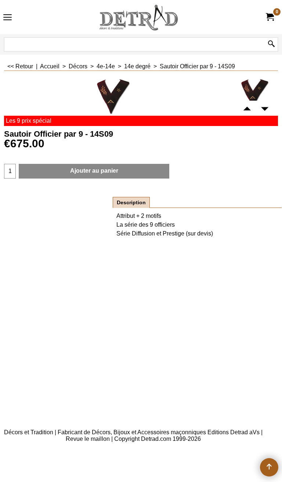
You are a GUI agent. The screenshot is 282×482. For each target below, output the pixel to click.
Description (131, 202)
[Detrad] (139, 17)
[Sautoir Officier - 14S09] (254, 93)
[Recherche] (271, 44)
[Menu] (7, 18)
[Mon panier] (269, 17)
